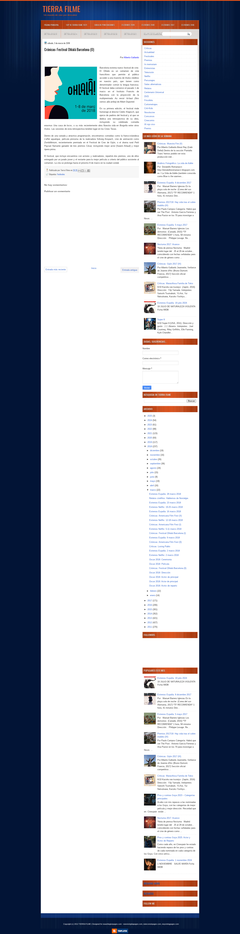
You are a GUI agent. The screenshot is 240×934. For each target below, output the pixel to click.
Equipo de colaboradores (155, 33)
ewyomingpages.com (170, 924)
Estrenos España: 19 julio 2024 (172, 303)
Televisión (149, 72)
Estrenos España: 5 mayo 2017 (172, 225)
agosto (153, 468)
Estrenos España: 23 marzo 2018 (165, 502)
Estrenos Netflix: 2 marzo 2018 (164, 555)
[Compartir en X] (85, 170)
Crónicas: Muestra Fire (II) (169, 143)
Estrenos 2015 (50, 33)
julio (152, 472)
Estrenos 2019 (128, 25)
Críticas (148, 48)
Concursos (149, 116)
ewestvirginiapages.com (132, 924)
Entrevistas (149, 68)
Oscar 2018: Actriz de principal (163, 577)
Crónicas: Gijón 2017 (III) (169, 264)
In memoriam (150, 64)
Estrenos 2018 (148, 25)
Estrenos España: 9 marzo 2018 (164, 537)
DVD (146, 96)
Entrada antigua (129, 270)
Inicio (93, 268)
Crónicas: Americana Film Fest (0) (165, 542)
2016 (150, 605)
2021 (150, 433)
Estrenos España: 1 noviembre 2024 (174, 860)
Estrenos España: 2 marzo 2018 (164, 550)
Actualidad (149, 52)
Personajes (149, 80)
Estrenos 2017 (167, 25)
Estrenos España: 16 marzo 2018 (165, 511)
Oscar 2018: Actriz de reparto (163, 585)
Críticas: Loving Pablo (159, 546)
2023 (150, 424)
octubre (154, 459)
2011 (150, 627)
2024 (150, 420)
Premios (148, 60)
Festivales (61, 174)
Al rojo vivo (149, 124)
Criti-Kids (148, 108)
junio (152, 477)
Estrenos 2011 (130, 33)
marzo (153, 490)
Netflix (147, 76)
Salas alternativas (152, 84)
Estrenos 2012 (110, 33)
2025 (150, 416)
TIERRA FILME (61, 8)
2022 (150, 429)
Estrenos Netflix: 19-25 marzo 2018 (166, 507)
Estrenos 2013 (90, 33)
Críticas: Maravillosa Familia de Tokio (175, 283)
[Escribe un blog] (82, 170)
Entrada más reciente (56, 269)
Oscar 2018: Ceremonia (160, 559)
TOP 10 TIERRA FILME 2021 (76, 25)
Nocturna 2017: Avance (168, 244)
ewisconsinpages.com (152, 924)
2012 (150, 622)
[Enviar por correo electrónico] (79, 170)
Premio (147, 128)
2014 (150, 613)
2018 (150, 446)
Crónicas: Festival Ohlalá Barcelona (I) (167, 533)
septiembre (155, 463)
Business (148, 893)
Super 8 (161, 319)
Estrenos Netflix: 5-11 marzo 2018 (165, 529)
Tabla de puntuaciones (104, 25)
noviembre (155, 455)
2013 (150, 618)
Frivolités (148, 100)
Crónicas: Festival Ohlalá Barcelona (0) (167, 568)
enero (153, 595)
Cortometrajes (151, 104)
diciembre (155, 450)
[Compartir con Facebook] (88, 170)
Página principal (51, 25)
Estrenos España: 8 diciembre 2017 (174, 182)
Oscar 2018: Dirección (159, 572)
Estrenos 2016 (187, 25)
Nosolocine (149, 112)
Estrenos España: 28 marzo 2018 (165, 494)
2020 (150, 438)
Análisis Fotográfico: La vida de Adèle (175, 163)
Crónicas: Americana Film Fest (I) (165, 524)
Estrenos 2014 (70, 33)
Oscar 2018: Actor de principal (163, 581)
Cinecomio (149, 120)
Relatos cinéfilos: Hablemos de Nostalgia (168, 498)
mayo (153, 481)
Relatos (148, 88)
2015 (150, 609)
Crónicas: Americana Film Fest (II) (165, 515)
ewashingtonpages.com (112, 924)
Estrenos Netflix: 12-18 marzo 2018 (166, 520)
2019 (150, 442)
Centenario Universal (154, 92)
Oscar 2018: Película (159, 564)
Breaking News (152, 883)
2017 (150, 600)
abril (152, 485)
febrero (153, 591)
